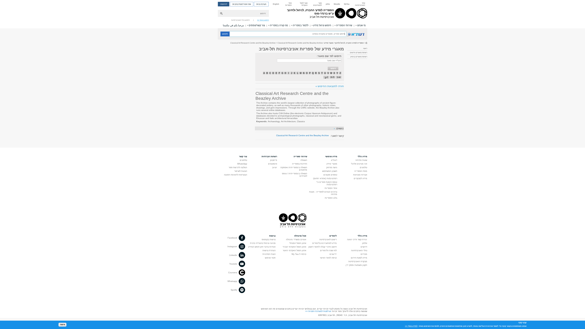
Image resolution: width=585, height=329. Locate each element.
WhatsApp (242, 164)
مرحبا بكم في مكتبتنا (233, 25)
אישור (62, 324)
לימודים (333, 236)
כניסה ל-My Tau (299, 254)
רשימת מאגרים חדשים (358, 52)
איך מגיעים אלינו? (359, 164)
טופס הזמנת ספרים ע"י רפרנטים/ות (326, 183)
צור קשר (243, 156)
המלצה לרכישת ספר (238, 167)
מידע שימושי (331, 156)
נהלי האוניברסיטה (359, 250)
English (276, 4)
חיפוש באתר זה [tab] (263, 20)
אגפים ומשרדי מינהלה (296, 239)
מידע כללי (362, 156)
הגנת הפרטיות (269, 254)
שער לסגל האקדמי (304, 4)
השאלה (303, 160)
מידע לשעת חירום (359, 257)
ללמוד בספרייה (300, 25)
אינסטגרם (272, 164)
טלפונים (363, 167)
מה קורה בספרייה (279, 25)
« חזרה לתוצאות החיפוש (330, 86)
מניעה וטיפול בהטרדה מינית (263, 243)
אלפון (328, 4)
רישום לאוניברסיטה (328, 239)
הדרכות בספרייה (299, 164)
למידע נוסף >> (411, 326)
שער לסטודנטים (317, 4)
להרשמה (223, 4)
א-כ (338, 77)
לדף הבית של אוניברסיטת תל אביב (366, 43)
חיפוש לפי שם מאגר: (329, 56)
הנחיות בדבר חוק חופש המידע (262, 247)
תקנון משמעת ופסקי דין (356, 265)
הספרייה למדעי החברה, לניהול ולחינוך (349, 43)
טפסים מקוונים (330, 174)
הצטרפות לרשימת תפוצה (235, 174)
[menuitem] (359, 4)
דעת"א (334, 160)
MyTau (346, 4)
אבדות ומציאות (360, 174)
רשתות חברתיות (269, 156)
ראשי (365, 48)
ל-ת (332, 77)
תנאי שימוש (270, 257)
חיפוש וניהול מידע (322, 25)
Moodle (337, 4)
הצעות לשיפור (240, 171)
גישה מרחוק (331, 167)
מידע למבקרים (360, 178)
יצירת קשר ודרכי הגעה (357, 239)
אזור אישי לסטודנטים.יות (241, 4)
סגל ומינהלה (300, 236)
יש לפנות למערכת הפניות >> (318, 311)
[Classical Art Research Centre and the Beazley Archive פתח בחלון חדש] (355, 36)
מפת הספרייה (360, 171)
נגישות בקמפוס (269, 239)
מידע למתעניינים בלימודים (324, 243)
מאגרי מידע (328, 43)
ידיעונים (333, 254)
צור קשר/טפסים (257, 25)
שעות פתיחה (361, 160)
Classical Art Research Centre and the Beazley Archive (302, 135)
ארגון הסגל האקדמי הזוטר (294, 250)
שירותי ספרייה (300, 156)
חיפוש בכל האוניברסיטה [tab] (240, 20)
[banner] (292, 14)
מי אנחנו (361, 25)
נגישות (272, 236)
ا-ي (326, 77)
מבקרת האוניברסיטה (357, 261)
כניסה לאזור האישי (328, 257)
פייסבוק (273, 160)
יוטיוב (274, 167)
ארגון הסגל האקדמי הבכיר (294, 247)
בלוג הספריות (331, 198)
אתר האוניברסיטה (360, 4)
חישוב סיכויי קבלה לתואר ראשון (322, 247)
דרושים (364, 247)
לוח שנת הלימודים (328, 250)
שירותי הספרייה (344, 25)
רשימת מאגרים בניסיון (358, 57)
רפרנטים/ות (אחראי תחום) (325, 178)
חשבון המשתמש (329, 171)
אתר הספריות (288, 4)
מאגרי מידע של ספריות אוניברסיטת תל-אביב (301, 49)
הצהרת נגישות (269, 250)
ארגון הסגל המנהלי (297, 243)
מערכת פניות (261, 4)
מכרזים (364, 254)
